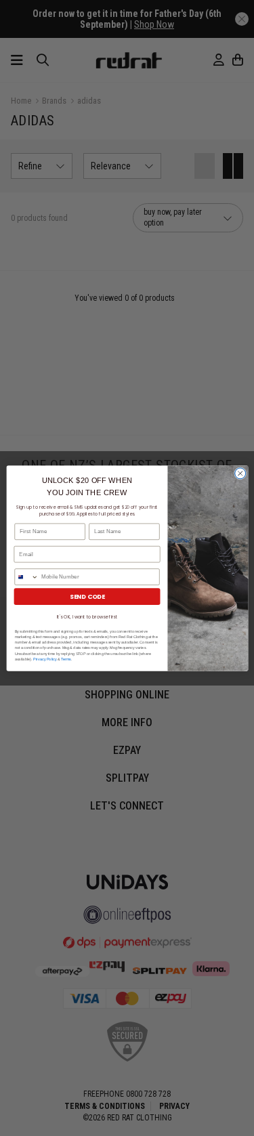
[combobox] (25, 576)
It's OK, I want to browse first (86, 616)
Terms (66, 658)
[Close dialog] (239, 472)
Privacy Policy (44, 658)
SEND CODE (86, 596)
